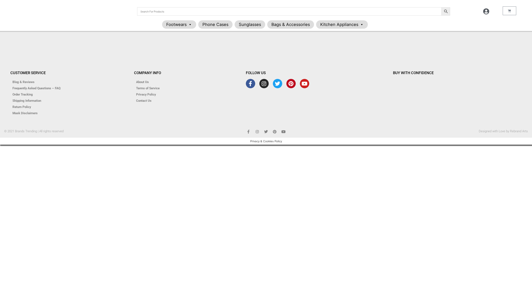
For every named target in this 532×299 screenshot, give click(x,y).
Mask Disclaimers (25, 113)
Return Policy (21, 107)
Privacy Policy (146, 94)
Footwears (176, 24)
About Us (142, 82)
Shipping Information (26, 101)
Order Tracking (22, 94)
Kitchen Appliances (339, 24)
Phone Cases (215, 24)
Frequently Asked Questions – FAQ (36, 88)
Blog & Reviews (23, 82)
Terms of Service (148, 88)
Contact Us (143, 101)
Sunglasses (250, 24)
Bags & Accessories (290, 24)
